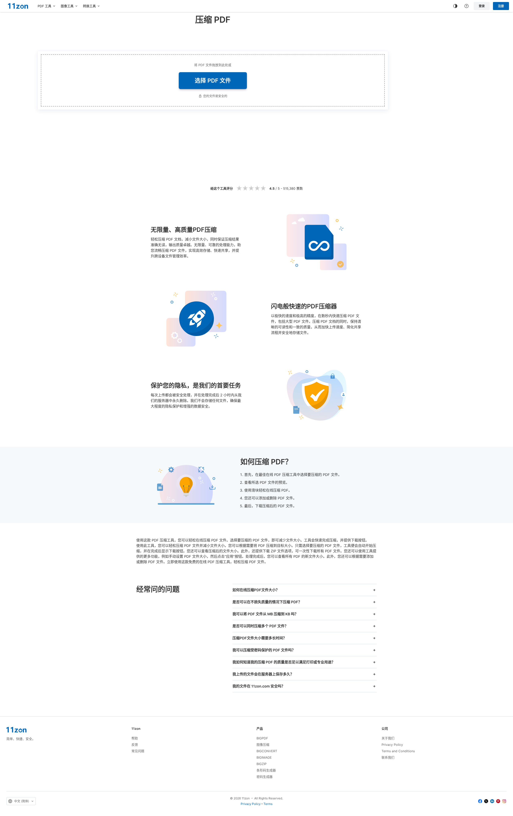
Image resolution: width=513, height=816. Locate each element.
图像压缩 (262, 745)
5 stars (263, 188)
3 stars (251, 188)
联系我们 (388, 757)
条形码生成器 (266, 770)
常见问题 (137, 751)
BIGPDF (262, 738)
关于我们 (388, 738)
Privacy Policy (392, 745)
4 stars (257, 188)
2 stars (245, 188)
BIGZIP (261, 764)
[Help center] (467, 6)
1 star (239, 188)
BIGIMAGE (264, 757)
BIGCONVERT (266, 751)
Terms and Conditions (398, 751)
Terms (268, 804)
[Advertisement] (213, 37)
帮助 (134, 738)
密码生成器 (264, 777)
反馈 (134, 745)
